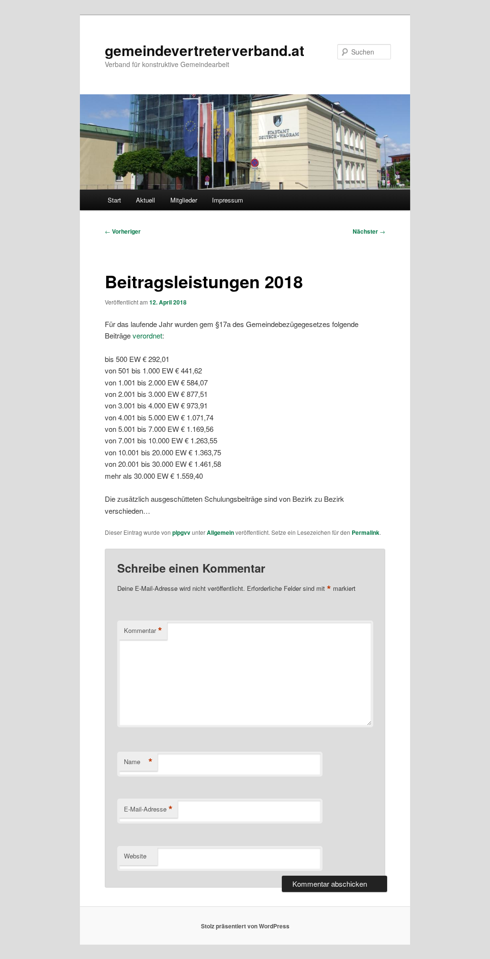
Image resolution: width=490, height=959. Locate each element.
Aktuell (145, 199)
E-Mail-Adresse (148, 809)
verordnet (147, 335)
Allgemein (220, 532)
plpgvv (181, 532)
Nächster (369, 231)
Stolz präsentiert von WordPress (245, 926)
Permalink (365, 532)
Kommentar (143, 630)
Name (138, 761)
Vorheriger (123, 231)
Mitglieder (183, 199)
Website (135, 855)
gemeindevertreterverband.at (204, 50)
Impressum (227, 199)
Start (114, 199)
